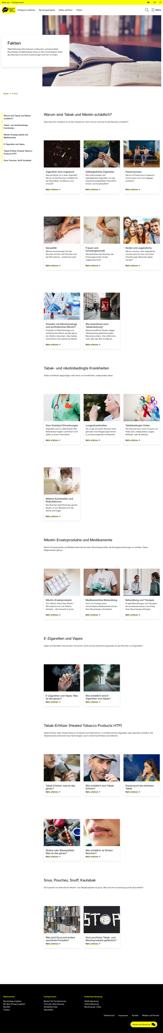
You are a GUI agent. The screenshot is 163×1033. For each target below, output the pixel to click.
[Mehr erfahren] (62, 167)
